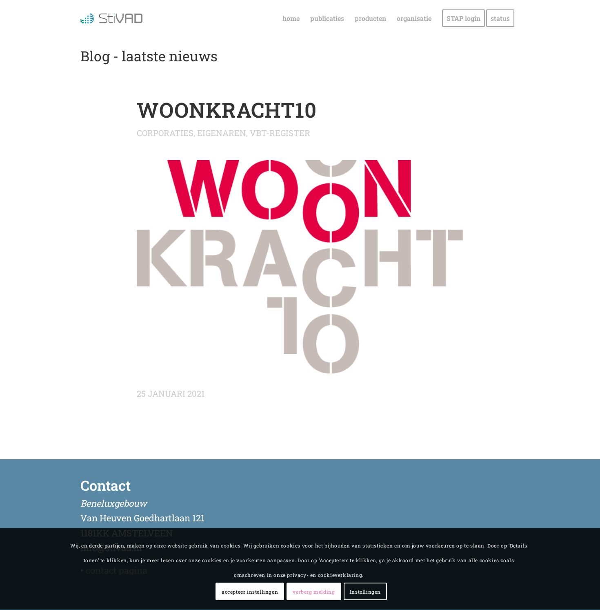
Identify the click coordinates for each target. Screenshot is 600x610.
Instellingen (365, 591)
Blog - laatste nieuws (149, 56)
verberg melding (314, 591)
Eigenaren (221, 132)
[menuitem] (291, 18)
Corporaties (165, 132)
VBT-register (280, 132)
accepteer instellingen (250, 591)
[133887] (300, 266)
